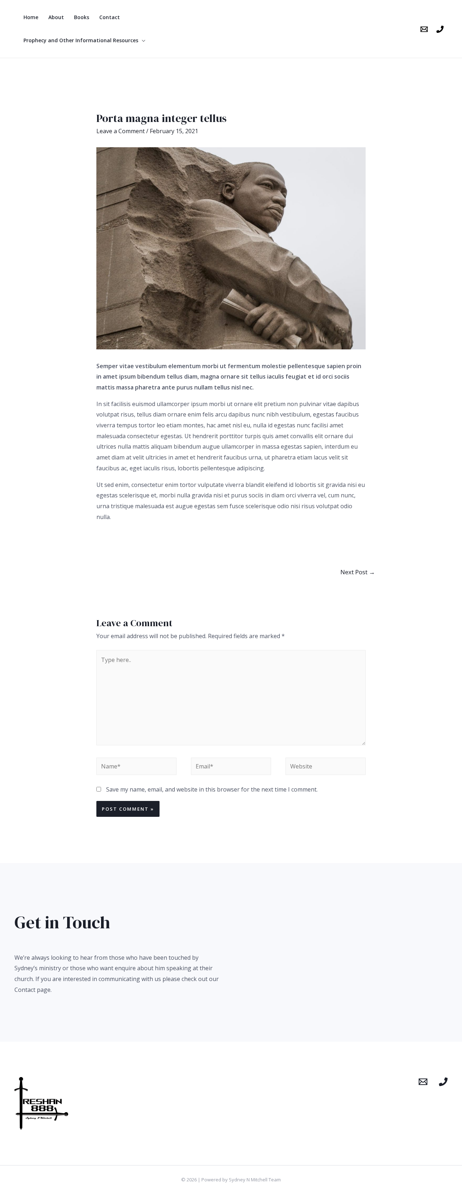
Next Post (357, 572)
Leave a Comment (120, 131)
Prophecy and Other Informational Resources (80, 40)
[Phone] (440, 29)
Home (30, 17)
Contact (109, 17)
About (56, 17)
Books (81, 17)
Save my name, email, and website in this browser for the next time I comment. (212, 789)
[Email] (424, 29)
